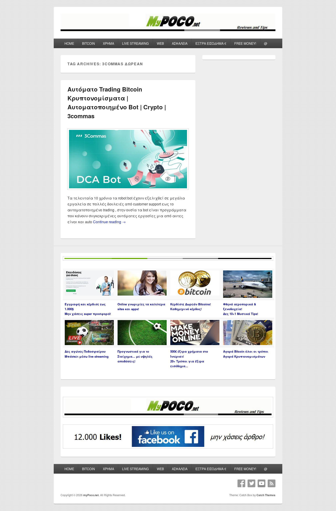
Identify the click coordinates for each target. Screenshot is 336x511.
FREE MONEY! (245, 43)
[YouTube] (261, 483)
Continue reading (109, 221)
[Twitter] (251, 483)
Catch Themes (265, 495)
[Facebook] (241, 483)
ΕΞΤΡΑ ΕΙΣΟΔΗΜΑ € (210, 43)
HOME (69, 43)
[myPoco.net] (168, 30)
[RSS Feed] (271, 483)
